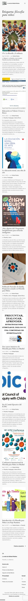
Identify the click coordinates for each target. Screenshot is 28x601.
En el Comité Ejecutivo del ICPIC (11, 406)
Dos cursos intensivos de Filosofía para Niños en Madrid (13, 348)
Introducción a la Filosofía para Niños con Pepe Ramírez (13, 521)
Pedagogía (11, 117)
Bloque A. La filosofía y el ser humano (13, 58)
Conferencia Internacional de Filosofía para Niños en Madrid (13, 464)
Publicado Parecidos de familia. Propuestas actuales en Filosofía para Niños (13, 289)
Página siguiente (20, 546)
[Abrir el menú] (25, 3)
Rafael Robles (16, 56)
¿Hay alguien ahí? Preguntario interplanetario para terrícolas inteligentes (13, 231)
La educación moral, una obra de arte (13, 172)
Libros (5, 177)
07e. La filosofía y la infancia (12, 53)
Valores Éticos (17, 117)
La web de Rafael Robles (13, 3)
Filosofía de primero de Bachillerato (10, 59)
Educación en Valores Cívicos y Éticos (13, 112)
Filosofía (6, 117)
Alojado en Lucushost (14, 596)
